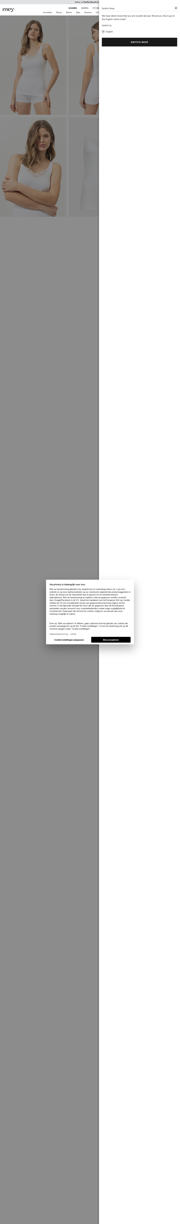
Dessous (88, 12)
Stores (97, 8)
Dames (73, 8)
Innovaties (47, 12)
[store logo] (8, 10)
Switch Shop (139, 42)
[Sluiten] (176, 8)
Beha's (69, 12)
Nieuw (59, 12)
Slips (78, 12)
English (109, 31)
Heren (84, 8)
